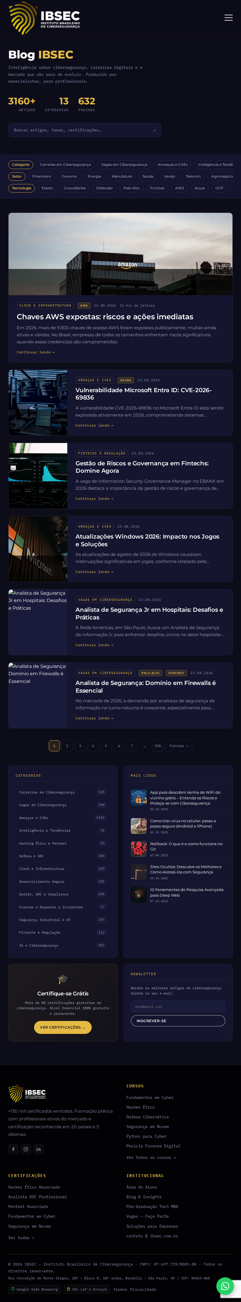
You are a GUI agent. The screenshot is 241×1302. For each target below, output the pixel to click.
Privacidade (143, 1289)
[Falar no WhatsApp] (225, 1286)
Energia (94, 176)
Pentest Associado (28, 1206)
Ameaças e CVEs (173, 165)
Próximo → (179, 745)
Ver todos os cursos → (151, 1157)
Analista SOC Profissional (37, 1196)
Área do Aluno (141, 1187)
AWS (179, 188)
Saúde (148, 176)
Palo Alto (131, 188)
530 (158, 745)
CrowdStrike (75, 188)
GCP (219, 188)
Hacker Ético (140, 1107)
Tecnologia (21, 188)
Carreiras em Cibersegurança (65, 165)
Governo (69, 176)
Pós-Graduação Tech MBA (152, 1206)
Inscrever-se (151, 1021)
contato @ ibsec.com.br (152, 1236)
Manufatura (122, 176)
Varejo (169, 176)
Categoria (20, 165)
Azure (200, 188)
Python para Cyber (146, 1136)
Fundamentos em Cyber (149, 1097)
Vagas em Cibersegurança (124, 165)
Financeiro (41, 176)
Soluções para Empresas (152, 1226)
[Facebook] (13, 1149)
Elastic (47, 188)
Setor (17, 176)
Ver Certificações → (63, 1027)
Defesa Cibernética (147, 1116)
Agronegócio (223, 176)
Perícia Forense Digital (153, 1146)
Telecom (193, 176)
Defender (104, 188)
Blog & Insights (144, 1196)
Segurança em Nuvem (147, 1126)
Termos (120, 1289)
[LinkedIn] (38, 1149)
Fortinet (157, 188)
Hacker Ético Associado (34, 1187)
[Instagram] (26, 1149)
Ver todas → (21, 1237)
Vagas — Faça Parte (147, 1216)
